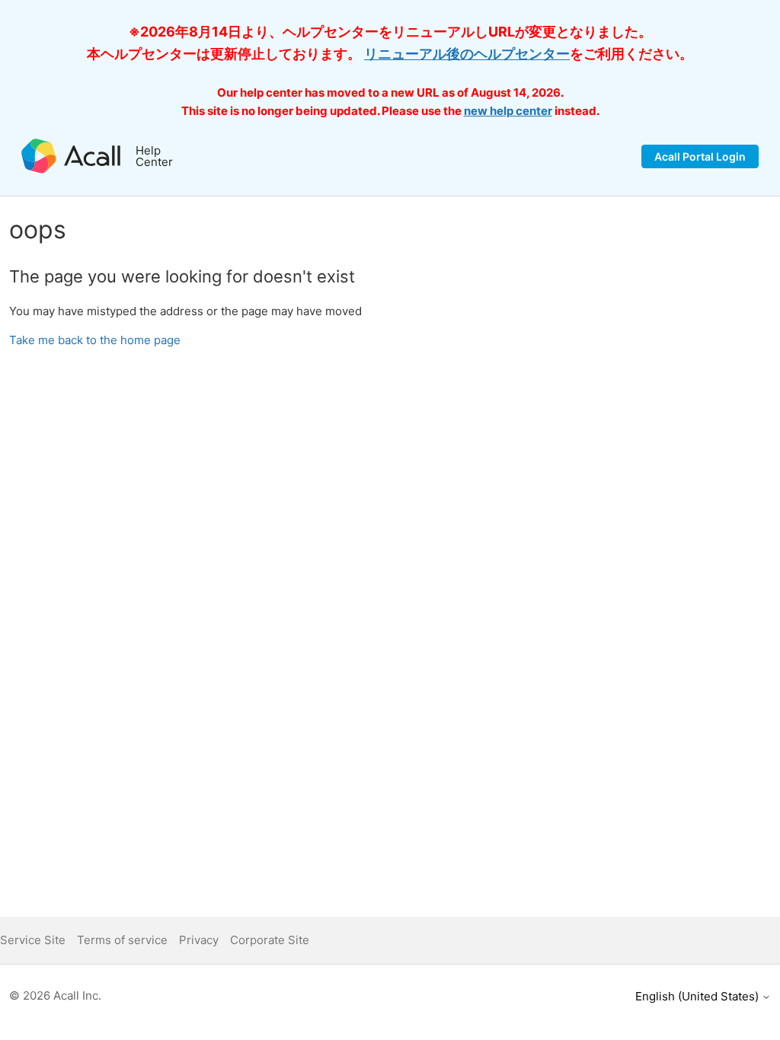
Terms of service (122, 940)
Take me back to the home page (95, 340)
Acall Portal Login (700, 156)
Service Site (33, 940)
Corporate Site (269, 940)
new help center (508, 111)
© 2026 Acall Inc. (55, 995)
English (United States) (698, 996)
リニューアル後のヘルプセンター (467, 54)
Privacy (199, 940)
